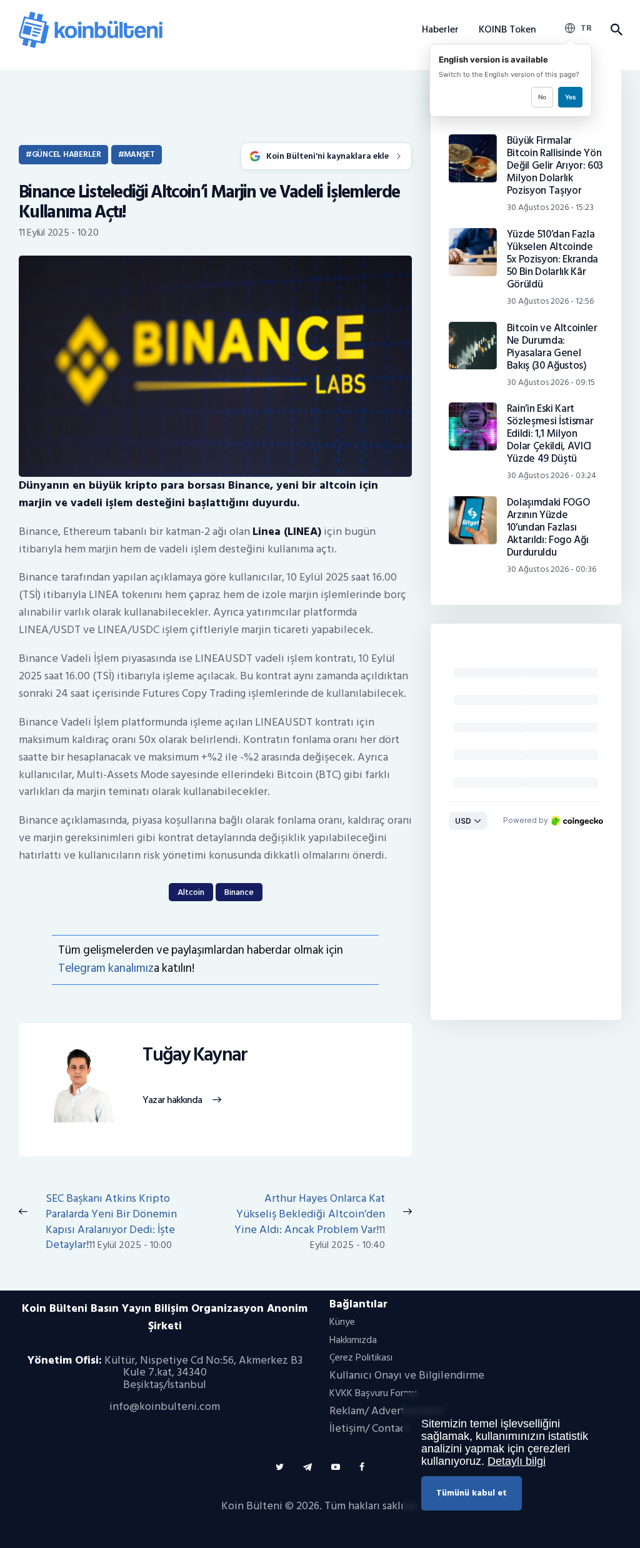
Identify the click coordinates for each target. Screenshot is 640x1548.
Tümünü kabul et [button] (471, 1493)
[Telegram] (307, 1467)
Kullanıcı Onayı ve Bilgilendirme (406, 1375)
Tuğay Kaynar (194, 1055)
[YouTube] (335, 1467)
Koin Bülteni (251, 1506)
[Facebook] (361, 1467)
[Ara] (615, 30)
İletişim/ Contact (369, 1428)
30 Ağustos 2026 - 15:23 (550, 207)
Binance (239, 892)
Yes (570, 97)
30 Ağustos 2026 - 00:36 (551, 569)
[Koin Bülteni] (90, 16)
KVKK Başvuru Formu (373, 1393)
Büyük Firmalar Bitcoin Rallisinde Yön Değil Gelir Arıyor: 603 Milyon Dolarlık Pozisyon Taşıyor (555, 165)
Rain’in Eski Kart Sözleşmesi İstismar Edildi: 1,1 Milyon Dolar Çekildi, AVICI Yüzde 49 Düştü (550, 433)
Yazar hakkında (172, 1100)
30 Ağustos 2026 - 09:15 (551, 382)
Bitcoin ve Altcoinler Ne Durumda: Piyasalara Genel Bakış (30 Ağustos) (552, 347)
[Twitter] (280, 1467)
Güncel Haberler (66, 154)
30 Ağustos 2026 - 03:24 (551, 475)
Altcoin (191, 892)
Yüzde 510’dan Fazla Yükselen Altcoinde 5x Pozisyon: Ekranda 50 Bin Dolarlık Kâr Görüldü (552, 259)
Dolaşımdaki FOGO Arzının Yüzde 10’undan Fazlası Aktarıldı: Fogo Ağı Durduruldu (548, 527)
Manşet (139, 154)
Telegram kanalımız (106, 968)
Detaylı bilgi (517, 1461)
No (542, 97)
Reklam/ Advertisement (386, 1411)
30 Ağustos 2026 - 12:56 (550, 301)
